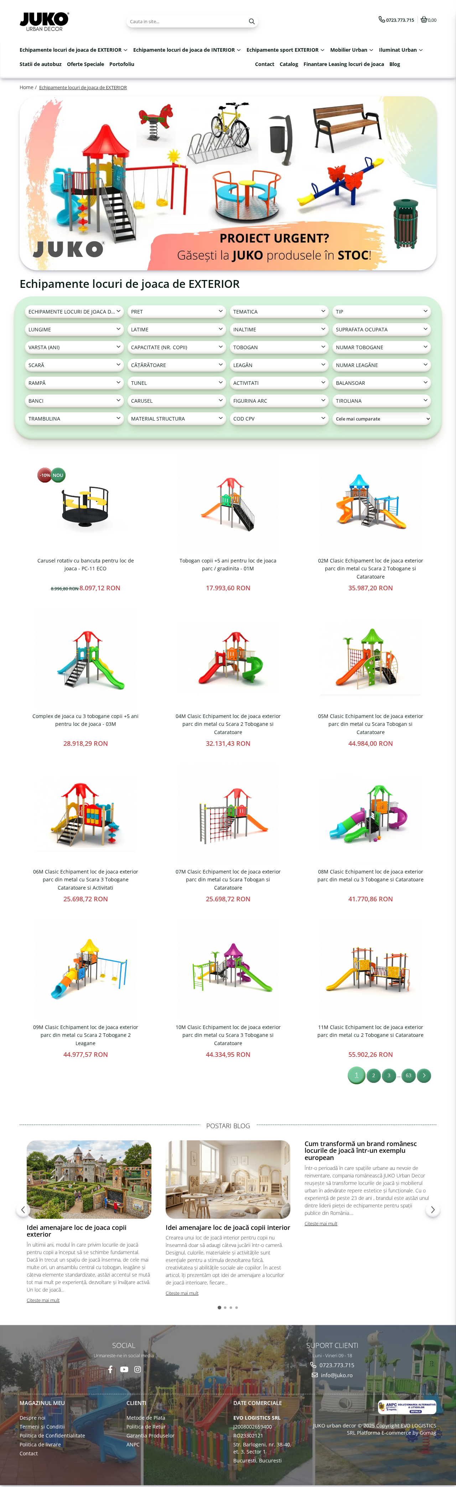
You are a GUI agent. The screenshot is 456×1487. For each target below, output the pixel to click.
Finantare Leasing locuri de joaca (344, 64)
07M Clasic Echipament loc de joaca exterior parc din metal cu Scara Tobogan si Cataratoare (228, 879)
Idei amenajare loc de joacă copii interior (228, 1227)
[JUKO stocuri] (228, 183)
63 (408, 1075)
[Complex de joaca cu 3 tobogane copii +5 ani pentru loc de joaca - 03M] (85, 659)
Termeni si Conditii (42, 1426)
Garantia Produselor (150, 1435)
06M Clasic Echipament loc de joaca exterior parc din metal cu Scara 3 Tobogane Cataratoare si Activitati (85, 879)
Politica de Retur (146, 1426)
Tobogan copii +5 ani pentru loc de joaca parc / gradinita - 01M (228, 564)
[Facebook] (110, 1369)
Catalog (289, 64)
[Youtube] (124, 1369)
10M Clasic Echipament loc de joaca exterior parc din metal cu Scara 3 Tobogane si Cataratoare (228, 1035)
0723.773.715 (336, 1365)
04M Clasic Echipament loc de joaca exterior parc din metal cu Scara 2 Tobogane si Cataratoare (228, 724)
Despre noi (33, 1417)
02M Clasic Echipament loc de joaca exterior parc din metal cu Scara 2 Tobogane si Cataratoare (370, 568)
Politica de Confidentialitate (52, 1435)
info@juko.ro (336, 1375)
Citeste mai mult (43, 1300)
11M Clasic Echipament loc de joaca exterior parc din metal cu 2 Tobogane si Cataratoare (370, 1031)
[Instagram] (137, 1369)
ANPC (133, 1444)
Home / (29, 87)
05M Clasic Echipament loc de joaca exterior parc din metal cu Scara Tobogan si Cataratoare (370, 724)
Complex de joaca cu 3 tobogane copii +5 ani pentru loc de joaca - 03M (85, 720)
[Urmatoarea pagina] (424, 1076)
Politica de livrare (40, 1444)
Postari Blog (228, 1125)
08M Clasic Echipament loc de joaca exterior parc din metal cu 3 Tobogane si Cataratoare (370, 875)
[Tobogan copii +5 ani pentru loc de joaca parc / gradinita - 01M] (228, 503)
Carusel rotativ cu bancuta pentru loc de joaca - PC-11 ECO (85, 564)
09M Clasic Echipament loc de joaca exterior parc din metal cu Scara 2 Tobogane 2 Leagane (85, 1035)
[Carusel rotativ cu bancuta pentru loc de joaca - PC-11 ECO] (85, 503)
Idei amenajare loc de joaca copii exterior (76, 1230)
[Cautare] (251, 21)
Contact (264, 64)
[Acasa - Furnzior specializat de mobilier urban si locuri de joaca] (64, 21)
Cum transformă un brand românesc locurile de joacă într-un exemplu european (361, 1150)
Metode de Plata (145, 1417)
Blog (394, 64)
